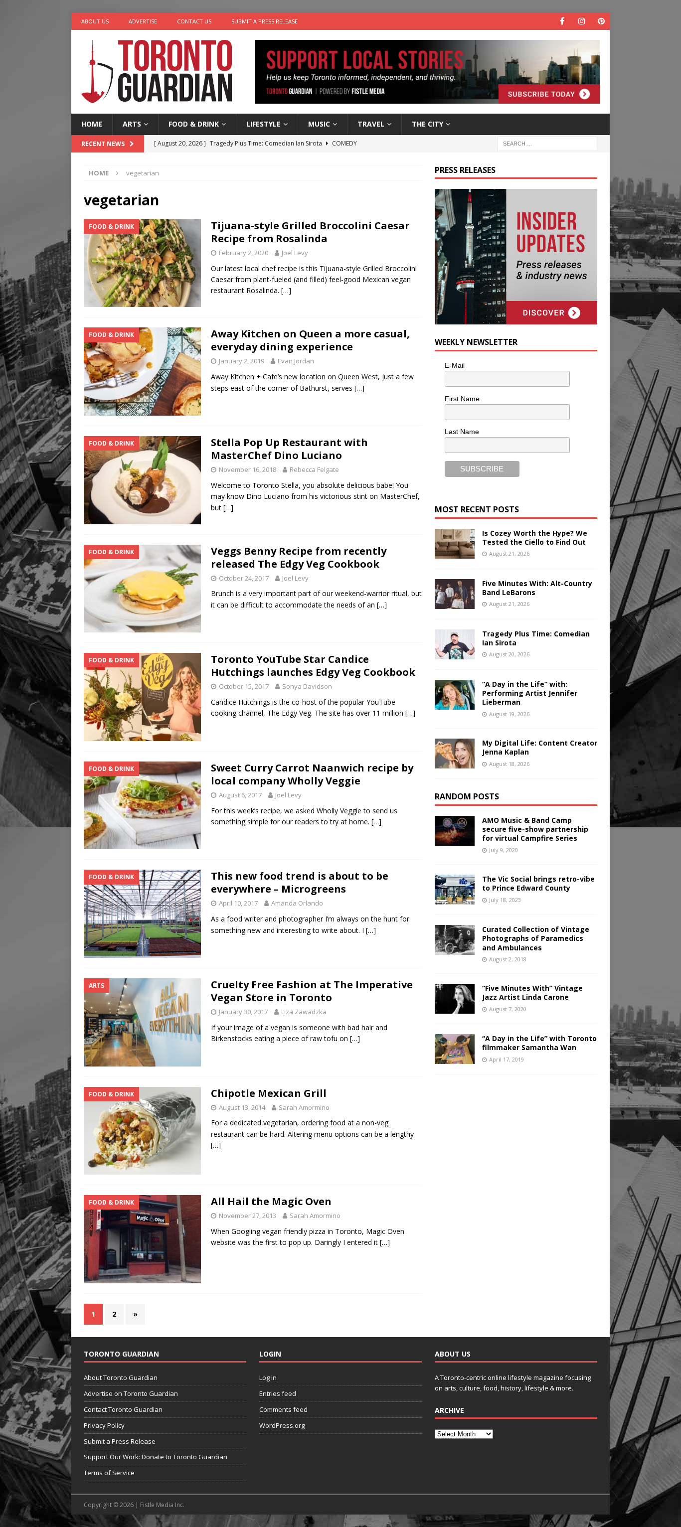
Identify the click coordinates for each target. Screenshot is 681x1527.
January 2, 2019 (241, 360)
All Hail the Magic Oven (271, 1201)
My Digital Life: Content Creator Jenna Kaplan (539, 747)
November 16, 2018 (247, 469)
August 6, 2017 (240, 794)
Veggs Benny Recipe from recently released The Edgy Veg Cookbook (298, 557)
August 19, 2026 (509, 714)
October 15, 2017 (244, 686)
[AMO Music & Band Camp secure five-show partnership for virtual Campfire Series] (455, 831)
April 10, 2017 (238, 903)
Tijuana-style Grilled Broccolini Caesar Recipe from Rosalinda (310, 232)
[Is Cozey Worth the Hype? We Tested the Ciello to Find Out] (455, 544)
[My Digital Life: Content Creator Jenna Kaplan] (455, 753)
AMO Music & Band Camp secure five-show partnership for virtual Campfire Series (535, 829)
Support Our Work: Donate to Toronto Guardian (155, 1456)
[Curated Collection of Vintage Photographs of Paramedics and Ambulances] (455, 940)
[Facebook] (562, 21)
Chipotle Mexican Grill (269, 1093)
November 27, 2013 (247, 1215)
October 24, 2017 (244, 578)
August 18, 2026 (509, 763)
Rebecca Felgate (314, 469)
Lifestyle (263, 124)
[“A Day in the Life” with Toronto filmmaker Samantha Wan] (455, 1049)
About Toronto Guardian (121, 1377)
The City (427, 124)
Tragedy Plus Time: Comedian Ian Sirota (536, 638)
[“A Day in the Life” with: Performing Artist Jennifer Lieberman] (455, 695)
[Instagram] (581, 21)
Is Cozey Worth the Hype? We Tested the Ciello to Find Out (534, 537)
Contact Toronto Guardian (123, 1409)
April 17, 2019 (506, 1059)
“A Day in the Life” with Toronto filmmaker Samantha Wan (539, 1043)
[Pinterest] (601, 21)
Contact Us (194, 21)
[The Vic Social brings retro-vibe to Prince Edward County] (455, 890)
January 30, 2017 (243, 1011)
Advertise (143, 21)
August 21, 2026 (509, 553)
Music (319, 124)
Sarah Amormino (304, 1107)
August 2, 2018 (507, 959)
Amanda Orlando (297, 903)
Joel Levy (295, 252)
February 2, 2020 (243, 252)
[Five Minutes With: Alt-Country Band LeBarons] (455, 594)
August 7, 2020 (507, 1009)
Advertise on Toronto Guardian (131, 1393)
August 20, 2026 (509, 654)
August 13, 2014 (242, 1107)
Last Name (462, 432)
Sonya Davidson (307, 686)
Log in (268, 1377)
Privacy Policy (104, 1425)
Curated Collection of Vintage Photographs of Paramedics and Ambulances (535, 938)
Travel (370, 124)
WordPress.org (282, 1425)
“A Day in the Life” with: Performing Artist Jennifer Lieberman (529, 693)
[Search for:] (547, 143)
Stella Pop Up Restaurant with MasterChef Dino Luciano (289, 449)
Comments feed (283, 1409)
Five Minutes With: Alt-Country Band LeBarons (537, 588)
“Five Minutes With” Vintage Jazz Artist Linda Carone (532, 992)
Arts (132, 124)
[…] (286, 290)
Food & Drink (194, 124)
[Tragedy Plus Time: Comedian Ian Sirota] (455, 644)
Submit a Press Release (264, 21)
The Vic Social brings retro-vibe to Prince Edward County (538, 883)
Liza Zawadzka (304, 1011)
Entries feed (277, 1393)
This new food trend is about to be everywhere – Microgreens (299, 882)
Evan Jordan (296, 360)
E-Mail (455, 365)
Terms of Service (109, 1472)
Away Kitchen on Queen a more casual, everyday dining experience (310, 340)
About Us (95, 21)
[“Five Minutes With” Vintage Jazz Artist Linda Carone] (455, 999)
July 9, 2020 (503, 850)
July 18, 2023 (505, 900)
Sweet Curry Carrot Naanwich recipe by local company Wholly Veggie (312, 774)
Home (91, 124)
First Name (462, 399)
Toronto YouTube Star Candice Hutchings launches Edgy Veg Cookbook (313, 665)
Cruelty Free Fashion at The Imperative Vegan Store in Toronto (312, 991)
